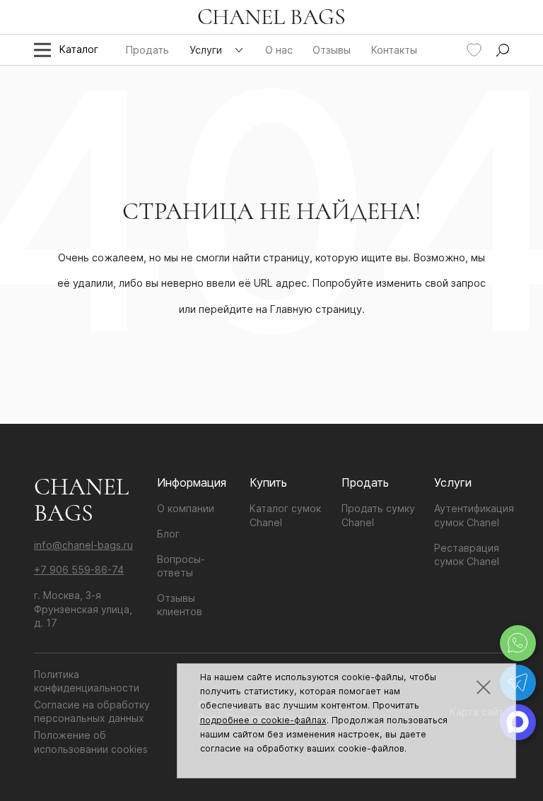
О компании (185, 508)
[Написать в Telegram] (518, 683)
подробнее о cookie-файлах (263, 720)
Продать (147, 50)
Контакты (394, 50)
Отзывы (332, 50)
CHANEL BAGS (271, 17)
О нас (279, 50)
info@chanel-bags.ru (83, 545)
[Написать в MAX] (518, 722)
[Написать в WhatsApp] (518, 643)
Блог (168, 534)
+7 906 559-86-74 (79, 570)
